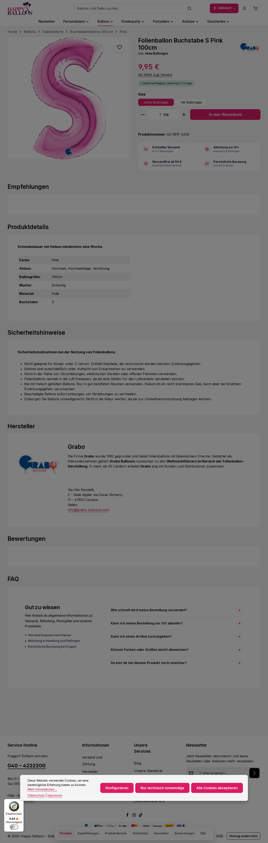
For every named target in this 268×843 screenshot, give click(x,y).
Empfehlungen (88, 833)
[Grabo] (250, 47)
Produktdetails (116, 833)
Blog (137, 763)
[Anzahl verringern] (142, 114)
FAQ (203, 833)
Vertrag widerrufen (243, 836)
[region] (68, 98)
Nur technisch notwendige (162, 788)
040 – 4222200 (27, 766)
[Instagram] (134, 816)
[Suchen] (189, 8)
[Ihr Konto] (245, 8)
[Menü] (21, 801)
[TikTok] (141, 816)
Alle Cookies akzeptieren (217, 788)
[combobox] (130, 8)
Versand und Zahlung (92, 760)
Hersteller (90, 771)
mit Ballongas (191, 102)
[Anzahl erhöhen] (183, 114)
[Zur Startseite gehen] (20, 8)
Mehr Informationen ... (42, 789)
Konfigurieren (117, 788)
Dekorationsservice (149, 801)
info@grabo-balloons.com (88, 510)
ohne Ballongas (156, 102)
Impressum (55, 795)
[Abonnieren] (254, 773)
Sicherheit (140, 833)
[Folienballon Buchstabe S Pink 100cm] (69, 98)
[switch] (14, 827)
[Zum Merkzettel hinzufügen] (120, 47)
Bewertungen (185, 833)
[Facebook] (127, 816)
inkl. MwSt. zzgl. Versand (155, 74)
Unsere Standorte (148, 771)
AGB (219, 836)
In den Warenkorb (225, 114)
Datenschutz (36, 795)
